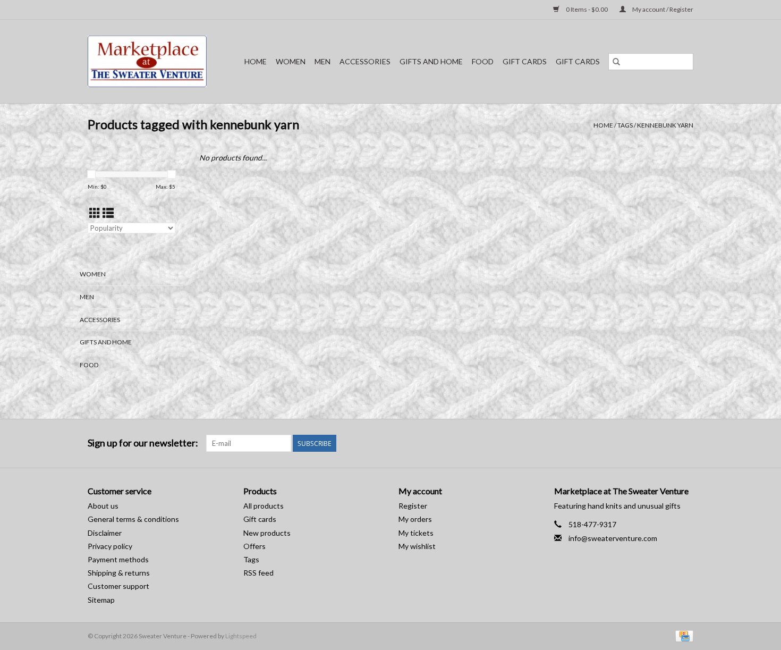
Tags (625, 125)
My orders (415, 519)
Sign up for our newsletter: (143, 443)
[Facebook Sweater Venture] (666, 443)
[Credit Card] (682, 635)
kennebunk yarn (665, 125)
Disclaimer (105, 532)
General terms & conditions (133, 519)
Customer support (118, 585)
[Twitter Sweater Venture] (684, 443)
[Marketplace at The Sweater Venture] (151, 61)
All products (263, 505)
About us (103, 505)
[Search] (616, 61)
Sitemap (101, 599)
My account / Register (662, 9)
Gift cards (525, 61)
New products (267, 532)
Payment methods (118, 559)
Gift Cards (578, 61)
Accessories (364, 61)
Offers (254, 546)
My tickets (416, 532)
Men (322, 61)
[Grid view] (94, 213)
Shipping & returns (119, 572)
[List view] (108, 213)
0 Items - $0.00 (587, 9)
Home (255, 61)
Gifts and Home (431, 61)
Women (290, 61)
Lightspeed (241, 636)
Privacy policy (110, 546)
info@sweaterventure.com (612, 538)
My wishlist (417, 546)
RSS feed (258, 572)
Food (483, 61)
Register (412, 505)
